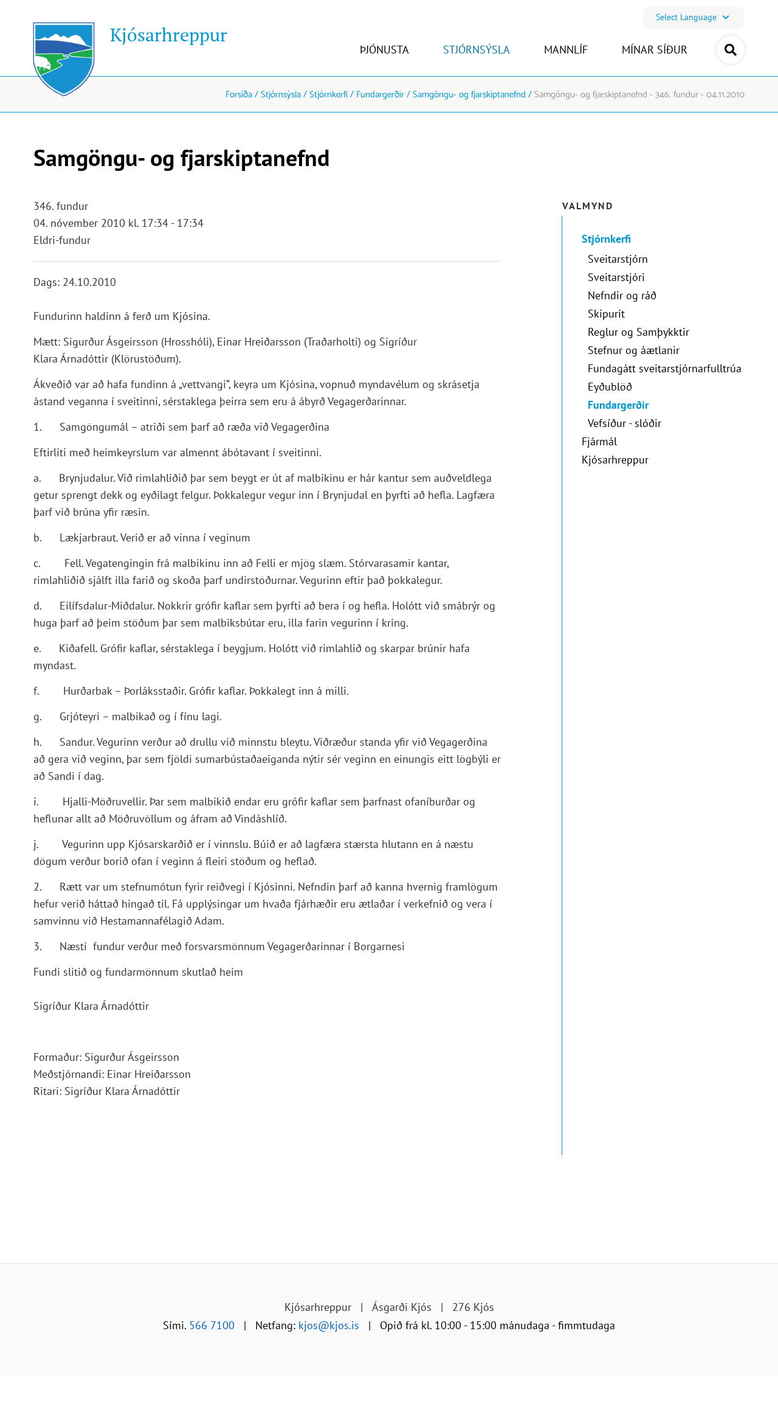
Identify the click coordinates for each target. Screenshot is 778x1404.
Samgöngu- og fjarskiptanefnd (469, 95)
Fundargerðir (380, 95)
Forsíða (238, 95)
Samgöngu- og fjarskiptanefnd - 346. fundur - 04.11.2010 (639, 95)
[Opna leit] (731, 50)
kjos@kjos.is (328, 1325)
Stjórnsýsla (281, 95)
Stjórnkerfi (328, 95)
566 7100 (212, 1325)
